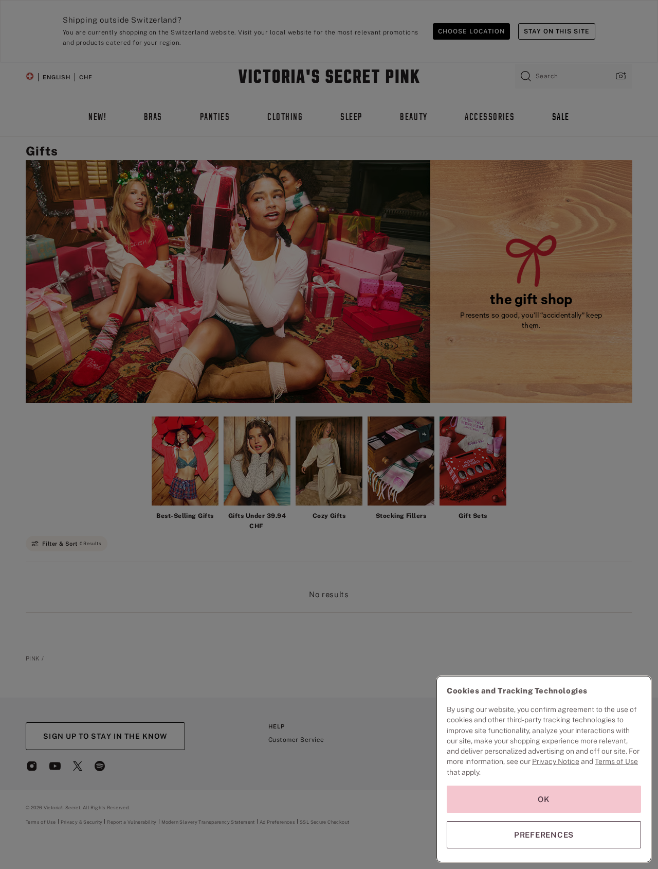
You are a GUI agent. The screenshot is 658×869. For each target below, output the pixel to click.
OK (544, 799)
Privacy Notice (555, 761)
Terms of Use (616, 761)
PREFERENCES (544, 834)
